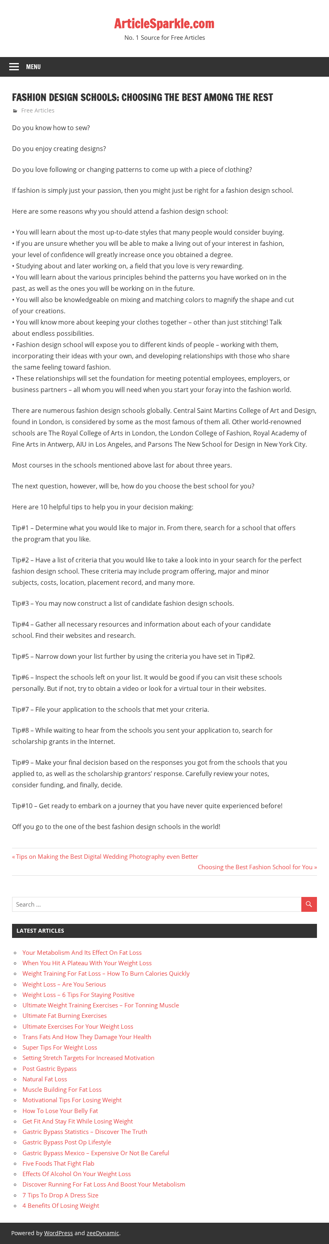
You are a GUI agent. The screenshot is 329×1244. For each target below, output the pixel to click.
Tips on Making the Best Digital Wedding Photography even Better (107, 856)
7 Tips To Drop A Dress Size (60, 1195)
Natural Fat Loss (44, 1079)
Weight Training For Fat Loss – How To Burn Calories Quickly (106, 973)
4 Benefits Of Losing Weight (60, 1205)
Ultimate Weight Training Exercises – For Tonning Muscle (100, 1005)
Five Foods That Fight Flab (58, 1163)
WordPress (58, 1233)
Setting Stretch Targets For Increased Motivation (88, 1058)
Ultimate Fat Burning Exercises (64, 1015)
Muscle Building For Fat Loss (62, 1089)
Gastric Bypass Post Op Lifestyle (66, 1142)
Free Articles (38, 110)
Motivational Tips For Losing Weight (72, 1100)
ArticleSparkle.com (164, 23)
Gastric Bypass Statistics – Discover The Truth (84, 1132)
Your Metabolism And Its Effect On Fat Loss (82, 952)
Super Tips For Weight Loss (59, 1047)
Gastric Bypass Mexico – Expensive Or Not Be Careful (95, 1153)
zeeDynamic (103, 1233)
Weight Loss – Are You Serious (64, 984)
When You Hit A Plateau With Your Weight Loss (87, 963)
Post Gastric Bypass (49, 1068)
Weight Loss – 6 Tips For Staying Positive (78, 995)
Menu (33, 67)
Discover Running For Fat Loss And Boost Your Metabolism (103, 1184)
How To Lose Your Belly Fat (60, 1111)
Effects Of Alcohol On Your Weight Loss (76, 1174)
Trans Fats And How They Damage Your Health (86, 1037)
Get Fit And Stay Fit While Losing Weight (77, 1121)
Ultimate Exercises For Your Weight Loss (77, 1026)
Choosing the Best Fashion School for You (255, 867)
